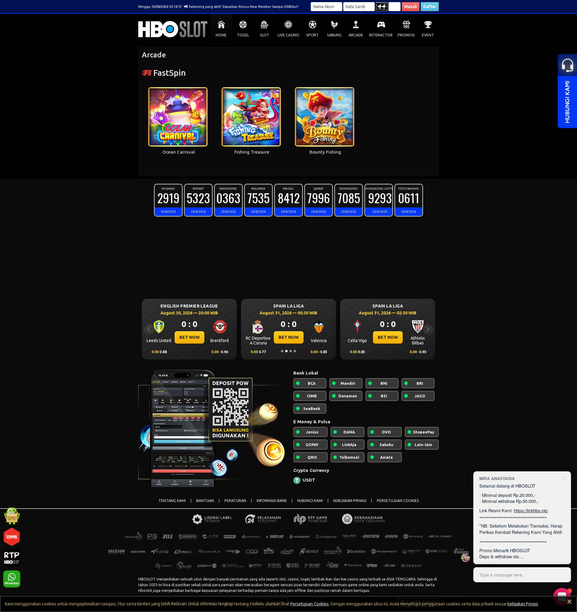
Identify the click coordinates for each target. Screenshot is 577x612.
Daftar (429, 6)
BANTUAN (205, 501)
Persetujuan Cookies (309, 603)
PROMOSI (406, 35)
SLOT (264, 35)
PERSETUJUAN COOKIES (398, 501)
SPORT (312, 35)
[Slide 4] (295, 351)
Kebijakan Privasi (522, 603)
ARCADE (356, 35)
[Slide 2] (286, 351)
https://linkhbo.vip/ (531, 510)
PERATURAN (235, 501)
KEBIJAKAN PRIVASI (349, 501)
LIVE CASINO (288, 35)
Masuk (410, 6)
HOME (221, 35)
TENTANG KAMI (172, 501)
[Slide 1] (282, 351)
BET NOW (167, 337)
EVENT (428, 35)
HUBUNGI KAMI (310, 501)
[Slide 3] (290, 351)
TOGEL (243, 35)
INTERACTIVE (381, 35)
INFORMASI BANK (272, 501)
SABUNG (334, 35)
